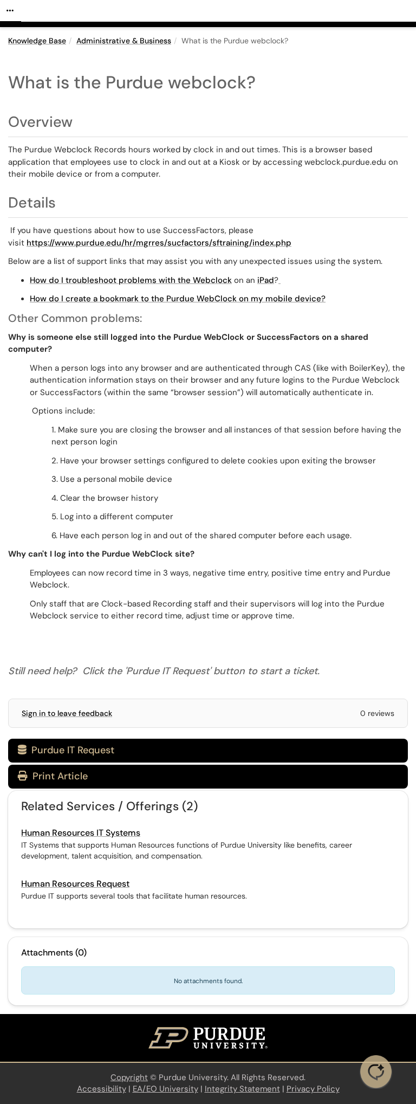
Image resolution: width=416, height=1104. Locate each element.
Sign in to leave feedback (67, 713)
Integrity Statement (242, 1088)
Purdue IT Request (66, 750)
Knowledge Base (37, 41)
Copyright (129, 1077)
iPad (265, 280)
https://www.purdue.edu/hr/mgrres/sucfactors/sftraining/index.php (159, 242)
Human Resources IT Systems (80, 832)
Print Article (59, 776)
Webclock (212, 280)
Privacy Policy (313, 1088)
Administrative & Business (123, 41)
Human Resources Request (75, 883)
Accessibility (101, 1088)
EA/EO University (165, 1088)
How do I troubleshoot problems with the (111, 280)
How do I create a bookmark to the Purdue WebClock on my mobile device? (178, 298)
